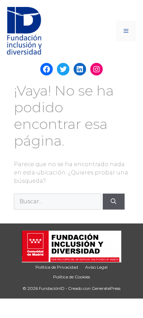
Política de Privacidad (56, 267)
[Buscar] (114, 202)
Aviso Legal (96, 267)
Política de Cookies (71, 276)
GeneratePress (106, 288)
